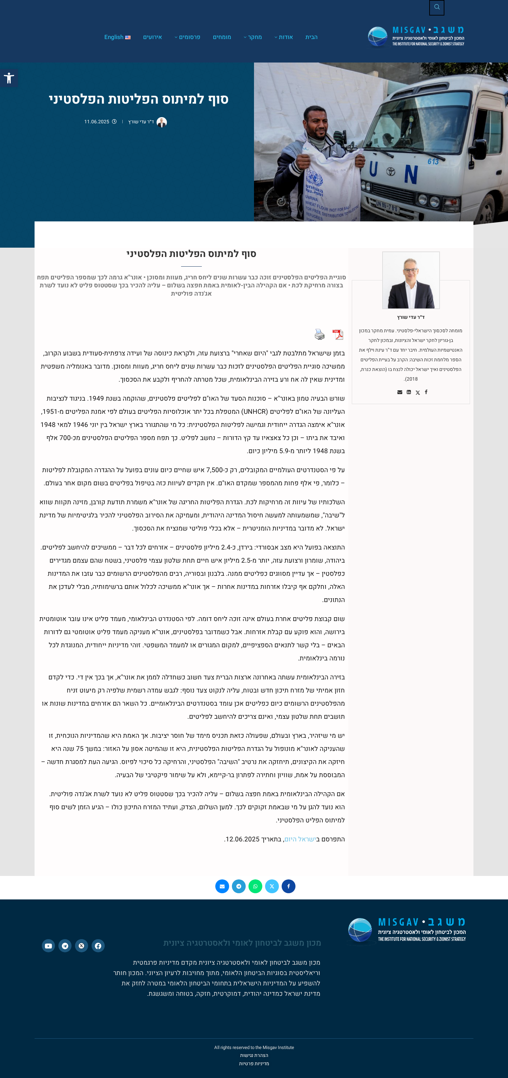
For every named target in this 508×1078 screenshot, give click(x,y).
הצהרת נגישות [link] (254, 1055)
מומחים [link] (222, 37)
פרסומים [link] (189, 37)
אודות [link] (286, 37)
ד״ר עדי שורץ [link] (141, 121)
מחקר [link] (255, 37)
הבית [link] (311, 37)
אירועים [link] (152, 37)
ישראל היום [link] (300, 839)
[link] (9, 78)
